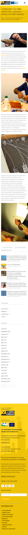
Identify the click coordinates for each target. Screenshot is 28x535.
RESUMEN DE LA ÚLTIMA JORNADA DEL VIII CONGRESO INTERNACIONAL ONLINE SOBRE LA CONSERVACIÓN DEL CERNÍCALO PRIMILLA (17, 285)
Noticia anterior (7, 247)
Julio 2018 (4, 373)
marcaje (6, 242)
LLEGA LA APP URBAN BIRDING (13, 264)
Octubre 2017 (4, 356)
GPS (18, 242)
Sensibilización (5, 314)
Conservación (5, 308)
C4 (4, 70)
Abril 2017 (3, 340)
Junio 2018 (4, 370)
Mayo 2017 (4, 342)
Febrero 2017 (4, 334)
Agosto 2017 (4, 351)
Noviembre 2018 (5, 381)
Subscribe (5, 499)
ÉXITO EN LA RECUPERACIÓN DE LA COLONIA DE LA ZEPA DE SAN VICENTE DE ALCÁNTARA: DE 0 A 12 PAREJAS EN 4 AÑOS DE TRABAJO (17, 258)
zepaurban (21, 242)
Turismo (4, 316)
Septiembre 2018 (5, 378)
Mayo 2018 (4, 367)
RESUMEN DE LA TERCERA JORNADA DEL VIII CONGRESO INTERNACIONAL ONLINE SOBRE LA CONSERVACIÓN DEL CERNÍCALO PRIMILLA (17, 293)
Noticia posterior (20, 247)
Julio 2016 (4, 329)
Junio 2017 (4, 345)
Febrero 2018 (4, 365)
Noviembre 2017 (5, 359)
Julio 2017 (4, 348)
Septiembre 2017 (5, 354)
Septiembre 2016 (5, 331)
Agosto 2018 (4, 376)
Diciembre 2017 (5, 362)
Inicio (2, 18)
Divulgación (4, 311)
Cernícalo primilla (12, 242)
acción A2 (3, 55)
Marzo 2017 (4, 337)
